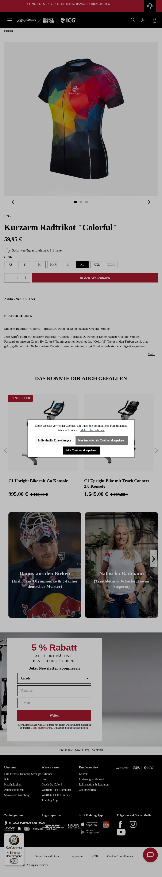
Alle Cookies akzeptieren (81, 450)
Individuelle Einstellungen (54, 440)
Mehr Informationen (92, 430)
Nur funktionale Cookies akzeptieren (101, 440)
